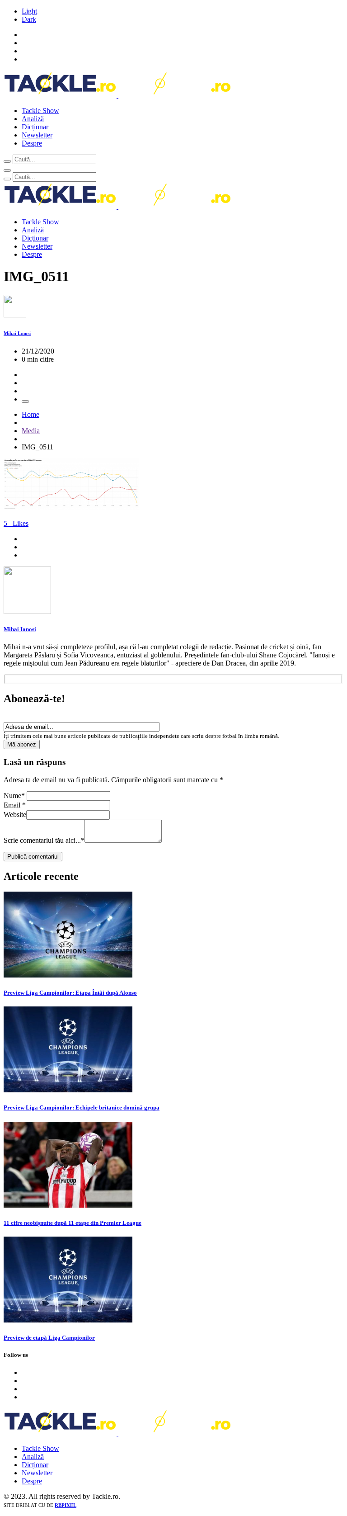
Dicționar (35, 127)
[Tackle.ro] (117, 95)
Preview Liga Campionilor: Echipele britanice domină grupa (81, 1107)
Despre (32, 143)
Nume (14, 795)
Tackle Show (40, 110)
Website (15, 814)
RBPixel (65, 1505)
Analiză (33, 119)
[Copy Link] (25, 401)
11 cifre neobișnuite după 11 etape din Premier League (72, 1222)
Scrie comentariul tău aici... (44, 840)
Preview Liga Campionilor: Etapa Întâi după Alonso (70, 992)
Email (15, 805)
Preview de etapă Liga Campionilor (49, 1337)
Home (30, 414)
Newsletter (37, 135)
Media (31, 430)
